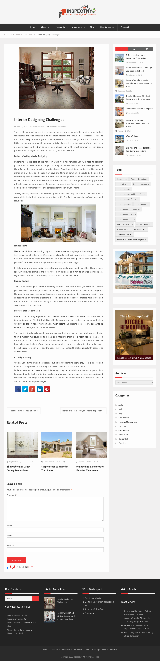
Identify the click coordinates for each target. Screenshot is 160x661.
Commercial (77, 27)
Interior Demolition (144, 224)
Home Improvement (141, 184)
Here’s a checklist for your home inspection (82, 410)
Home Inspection (123, 189)
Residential (60, 27)
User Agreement (107, 27)
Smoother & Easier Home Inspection (131, 239)
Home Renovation (142, 204)
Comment (12, 495)
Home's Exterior (123, 184)
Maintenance (123, 430)
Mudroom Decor (140, 229)
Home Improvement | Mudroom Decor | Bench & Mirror (137, 123)
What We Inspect (133, 136)
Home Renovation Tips (126, 219)
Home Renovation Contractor (128, 209)
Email (10, 535)
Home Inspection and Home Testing (131, 194)
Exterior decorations (139, 179)
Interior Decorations (125, 224)
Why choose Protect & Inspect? (139, 108)
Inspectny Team (38, 126)
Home (32, 27)
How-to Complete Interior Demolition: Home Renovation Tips (139, 83)
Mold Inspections (123, 229)
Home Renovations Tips (126, 214)
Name (10, 525)
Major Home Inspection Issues (24, 410)
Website (10, 545)
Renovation (123, 434)
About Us (45, 27)
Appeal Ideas (122, 179)
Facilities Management (128, 422)
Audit (120, 405)
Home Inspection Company (127, 199)
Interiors (53, 126)
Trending (122, 443)
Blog (92, 27)
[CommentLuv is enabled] (21, 568)
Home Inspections (124, 204)
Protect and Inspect (125, 234)
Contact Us (125, 27)
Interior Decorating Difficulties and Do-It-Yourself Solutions (66, 616)
